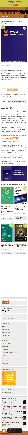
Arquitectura (5, 332)
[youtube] (9, 8)
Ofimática (4, 358)
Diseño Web (5, 340)
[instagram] (6, 8)
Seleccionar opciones (19, 218)
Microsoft (4, 355)
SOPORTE (15, 4)
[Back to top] (25, 426)
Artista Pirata (4, 16)
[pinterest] (14, 8)
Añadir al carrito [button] (6, 219)
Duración (3, 81)
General (4, 349)
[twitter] (4, 8)
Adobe (3, 326)
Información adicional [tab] (18, 101)
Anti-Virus (15, 94)
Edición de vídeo (6, 343)
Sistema (4, 363)
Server (3, 360)
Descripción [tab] (6, 101)
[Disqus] (14, 278)
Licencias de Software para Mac (9, 352)
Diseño (3, 338)
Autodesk (4, 335)
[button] (24, 28)
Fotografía (4, 346)
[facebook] (2, 8)
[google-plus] (11, 8)
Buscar (6, 302)
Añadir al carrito (12, 90)
